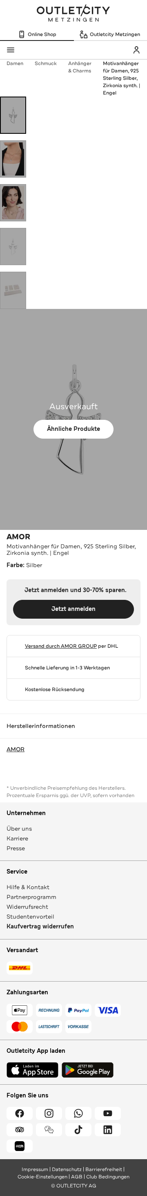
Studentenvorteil (30, 916)
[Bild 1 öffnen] (13, 115)
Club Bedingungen (107, 1176)
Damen (15, 63)
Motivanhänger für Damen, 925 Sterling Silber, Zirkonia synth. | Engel (121, 78)
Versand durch (61, 646)
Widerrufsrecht (27, 906)
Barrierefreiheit (103, 1169)
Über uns (19, 828)
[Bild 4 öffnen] (13, 246)
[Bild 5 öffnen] (13, 290)
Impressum (35, 1169)
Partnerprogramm (31, 897)
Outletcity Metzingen (73, 14)
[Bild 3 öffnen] (13, 202)
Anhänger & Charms (79, 67)
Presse (16, 848)
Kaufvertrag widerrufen (40, 926)
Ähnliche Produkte (73, 429)
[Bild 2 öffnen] (13, 159)
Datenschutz (67, 1169)
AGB (76, 1176)
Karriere (17, 838)
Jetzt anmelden (73, 609)
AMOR (18, 536)
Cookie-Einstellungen (42, 1176)
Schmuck (46, 63)
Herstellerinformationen (41, 726)
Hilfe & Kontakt (28, 887)
